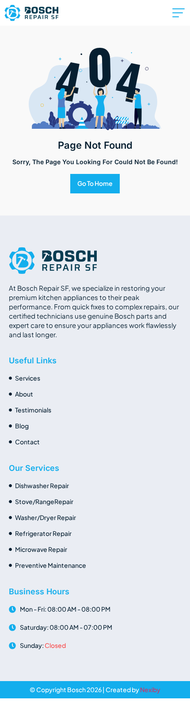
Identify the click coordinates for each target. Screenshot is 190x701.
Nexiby (150, 689)
